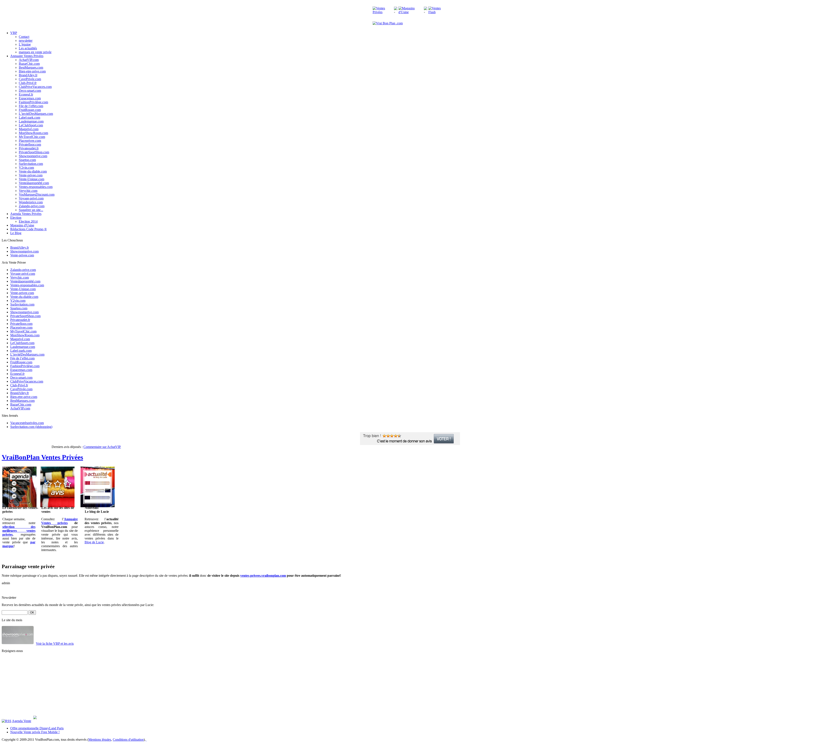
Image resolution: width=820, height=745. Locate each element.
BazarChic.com (29, 63)
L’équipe (25, 44)
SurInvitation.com (31, 164)
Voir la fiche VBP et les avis (55, 643)
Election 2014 (28, 221)
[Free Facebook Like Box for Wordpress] (35, 718)
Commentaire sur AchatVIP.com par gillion (102, 447)
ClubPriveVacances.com (35, 87)
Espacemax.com (30, 98)
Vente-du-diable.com (33, 171)
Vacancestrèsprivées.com (27, 423)
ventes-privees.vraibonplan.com (263, 575)
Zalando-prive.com (31, 206)
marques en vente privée (35, 52)
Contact (24, 36)
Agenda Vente (21, 721)
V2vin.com (26, 167)
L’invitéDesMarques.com (36, 113)
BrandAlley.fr (28, 75)
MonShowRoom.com (33, 133)
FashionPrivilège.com (33, 102)
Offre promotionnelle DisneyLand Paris (37, 728)
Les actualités (28, 48)
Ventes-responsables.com (36, 187)
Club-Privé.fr (28, 83)
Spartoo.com (27, 160)
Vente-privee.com (30, 175)
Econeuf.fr (26, 94)
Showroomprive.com (33, 156)
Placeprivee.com (30, 140)
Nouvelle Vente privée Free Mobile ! (35, 732)
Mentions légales (99, 739)
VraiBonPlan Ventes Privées (42, 457)
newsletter (25, 40)
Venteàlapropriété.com (34, 183)
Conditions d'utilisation (128, 739)
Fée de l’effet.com (31, 106)
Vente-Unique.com (31, 179)
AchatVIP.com (29, 60)
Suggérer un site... (31, 210)
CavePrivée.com (30, 79)
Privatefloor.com (30, 144)
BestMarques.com (31, 67)
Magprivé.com (28, 129)
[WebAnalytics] (155, 739)
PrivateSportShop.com (34, 152)
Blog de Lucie (94, 542)
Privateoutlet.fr (29, 148)
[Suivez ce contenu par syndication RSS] (6, 721)
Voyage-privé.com (31, 198)
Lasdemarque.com (31, 121)
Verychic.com (28, 190)
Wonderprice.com (31, 202)
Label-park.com (29, 117)
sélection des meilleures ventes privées (18, 530)
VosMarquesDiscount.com (36, 194)
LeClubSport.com (31, 125)
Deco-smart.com (30, 90)
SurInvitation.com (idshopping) (31, 427)
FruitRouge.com (30, 110)
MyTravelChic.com (32, 137)
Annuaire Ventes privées (59, 521)
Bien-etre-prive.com (32, 71)
